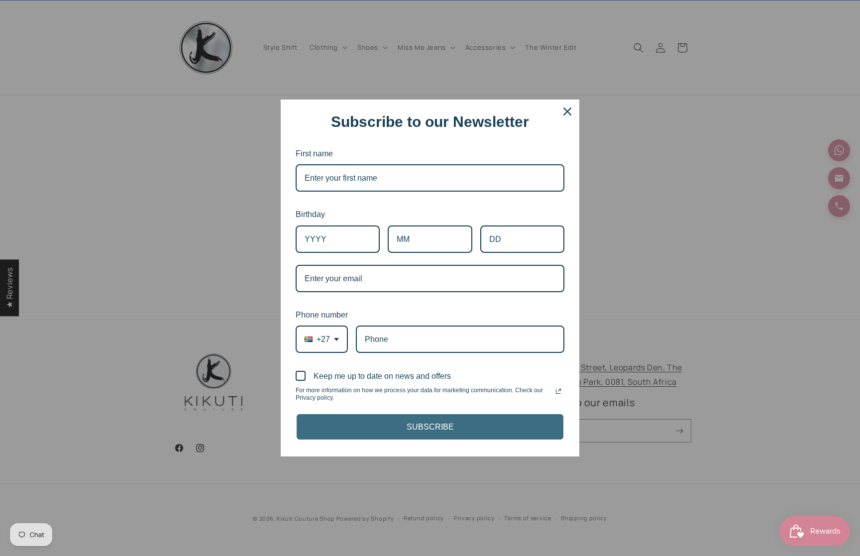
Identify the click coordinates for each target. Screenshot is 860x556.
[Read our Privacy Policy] (558, 391)
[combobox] (322, 339)
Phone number (322, 315)
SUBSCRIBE (430, 427)
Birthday (310, 214)
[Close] (567, 111)
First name (314, 153)
